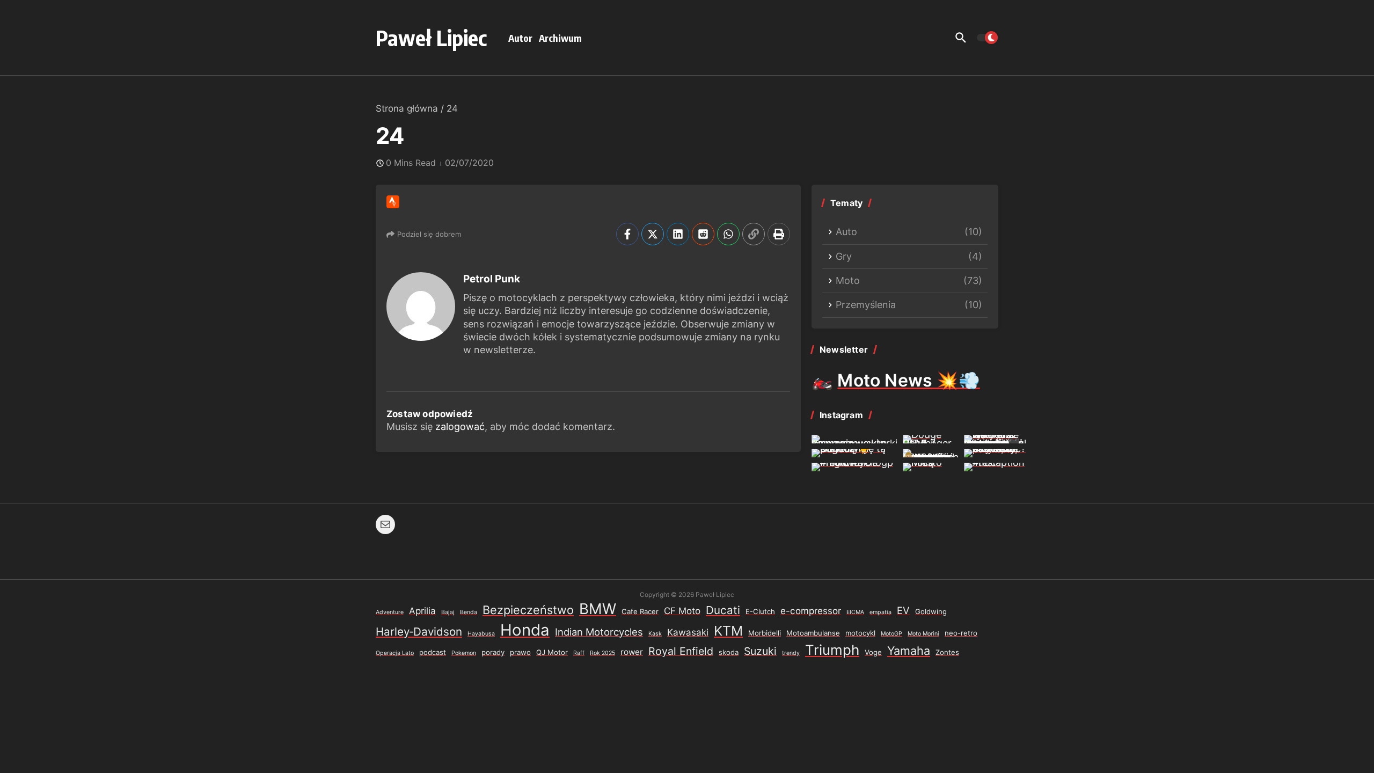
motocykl (860, 633)
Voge (873, 652)
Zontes (947, 652)
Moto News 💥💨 (908, 380)
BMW (597, 609)
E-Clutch (760, 611)
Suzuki (760, 651)
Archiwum (560, 38)
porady (493, 652)
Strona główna (407, 108)
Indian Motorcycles (599, 632)
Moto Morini (923, 633)
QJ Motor (552, 652)
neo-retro (961, 633)
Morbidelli (764, 633)
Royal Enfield (680, 651)
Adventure (390, 612)
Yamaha (908, 651)
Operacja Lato (395, 653)
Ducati (723, 610)
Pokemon (463, 653)
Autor (520, 38)
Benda (468, 612)
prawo (520, 652)
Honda (525, 630)
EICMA (855, 612)
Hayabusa (481, 633)
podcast (432, 652)
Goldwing (931, 611)
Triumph (832, 649)
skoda (729, 652)
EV (903, 610)
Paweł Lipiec (431, 37)
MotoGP (891, 633)
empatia (880, 612)
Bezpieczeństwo (528, 610)
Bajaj (448, 612)
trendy (791, 653)
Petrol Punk (491, 279)
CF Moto (682, 611)
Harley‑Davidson (419, 631)
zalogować (460, 426)
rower (631, 652)
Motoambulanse (813, 633)
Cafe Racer (640, 611)
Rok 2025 (602, 653)
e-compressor (810, 611)
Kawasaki (687, 632)
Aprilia (422, 611)
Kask (655, 633)
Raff (578, 653)
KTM (728, 631)
